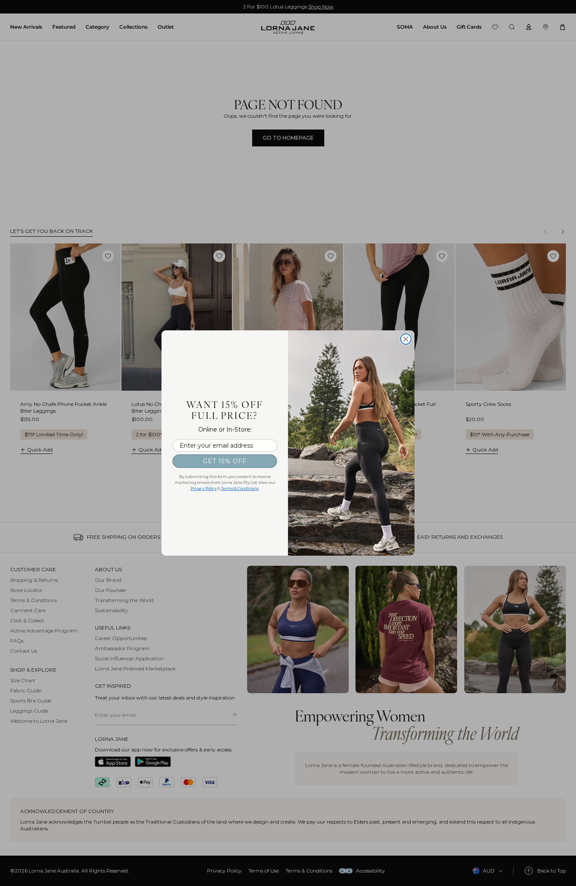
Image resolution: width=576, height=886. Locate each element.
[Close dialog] (406, 339)
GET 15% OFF (225, 461)
